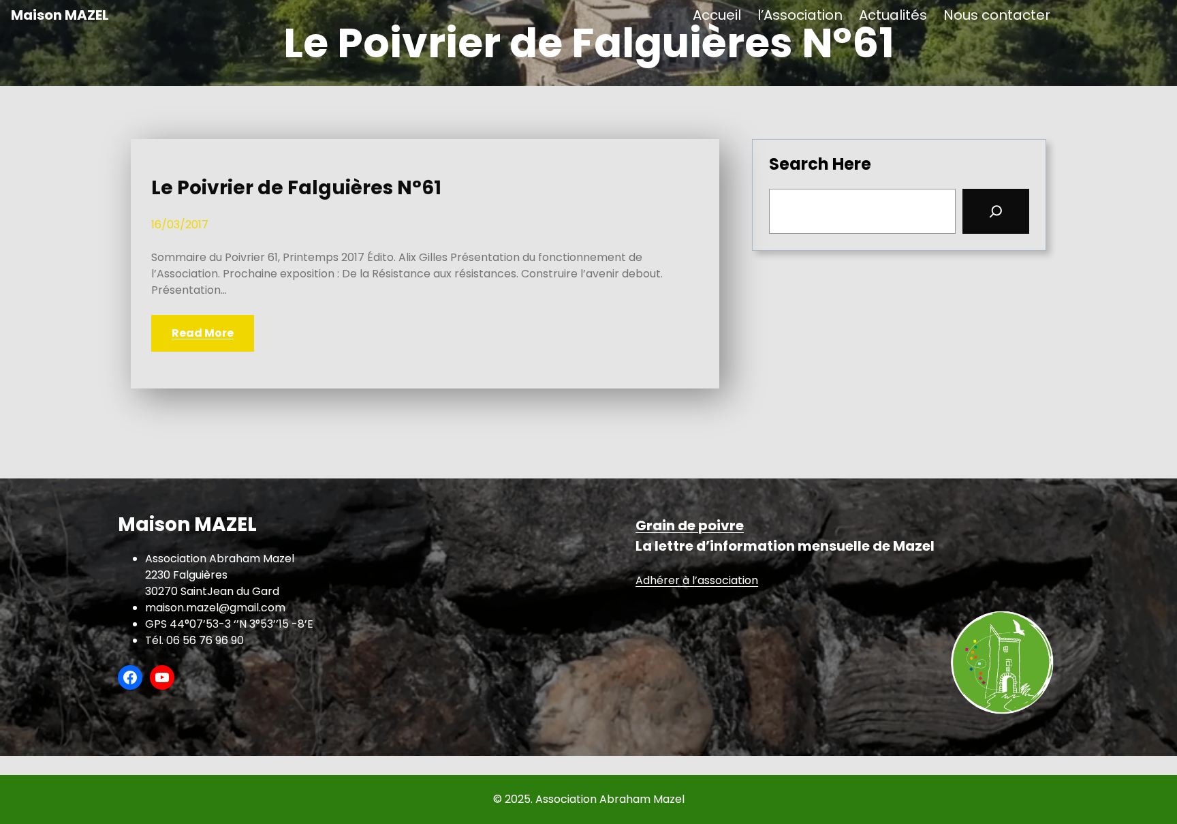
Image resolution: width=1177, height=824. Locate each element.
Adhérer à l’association (696, 580)
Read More (203, 333)
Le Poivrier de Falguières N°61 (296, 188)
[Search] (995, 211)
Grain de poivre (689, 525)
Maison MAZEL (60, 15)
